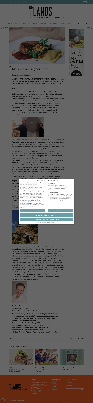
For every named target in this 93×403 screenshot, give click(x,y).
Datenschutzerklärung (25, 204)
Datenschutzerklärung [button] (47, 222)
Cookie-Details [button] (39, 222)
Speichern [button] (60, 211)
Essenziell (52, 183)
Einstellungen (30, 206)
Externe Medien (54, 192)
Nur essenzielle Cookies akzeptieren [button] (46, 215)
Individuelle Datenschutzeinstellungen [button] (46, 219)
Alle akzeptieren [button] (32, 211)
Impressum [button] (54, 222)
